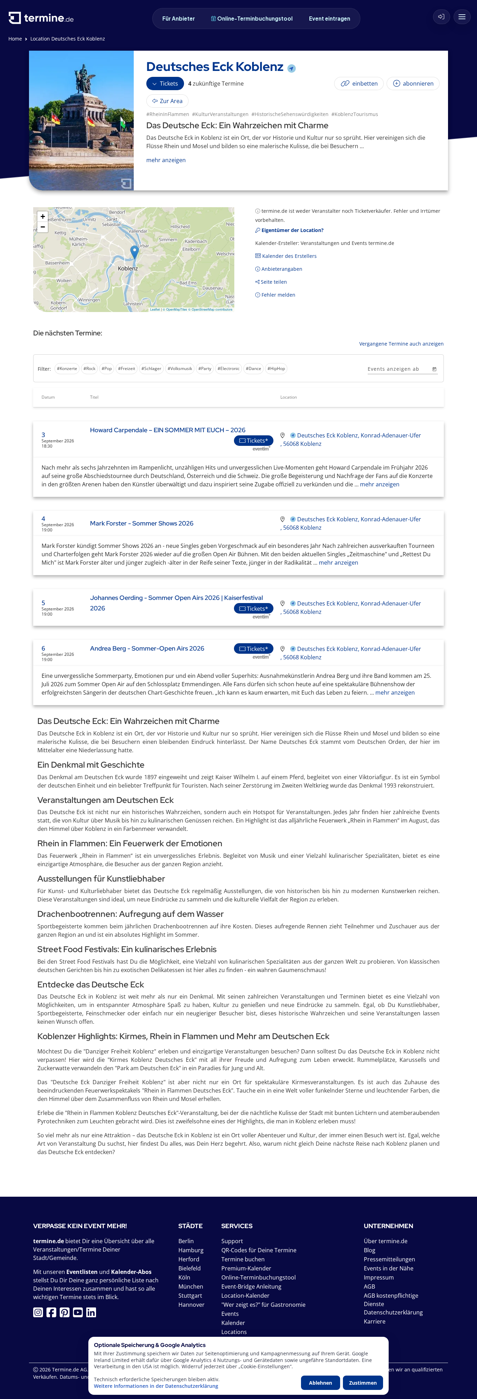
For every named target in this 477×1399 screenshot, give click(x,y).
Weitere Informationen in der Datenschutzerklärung (156, 1386)
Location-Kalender (245, 1295)
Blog (369, 1250)
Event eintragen (329, 18)
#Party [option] (204, 368)
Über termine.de (386, 1241)
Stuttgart (190, 1295)
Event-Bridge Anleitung (251, 1286)
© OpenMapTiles (175, 309)
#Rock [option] (89, 368)
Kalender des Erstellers (289, 256)
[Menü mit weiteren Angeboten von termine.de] (462, 16)
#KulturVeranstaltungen (220, 114)
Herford (188, 1259)
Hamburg (191, 1250)
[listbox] (199, 369)
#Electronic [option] (229, 368)
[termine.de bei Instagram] (39, 1314)
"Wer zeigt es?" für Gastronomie (263, 1305)
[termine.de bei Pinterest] (66, 1314)
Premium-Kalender (246, 1268)
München (190, 1286)
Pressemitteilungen (389, 1259)
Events (230, 1314)
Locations (234, 1332)
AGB (369, 1286)
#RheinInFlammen (167, 114)
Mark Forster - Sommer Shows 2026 (141, 523)
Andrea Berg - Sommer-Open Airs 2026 (147, 648)
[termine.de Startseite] (43, 20)
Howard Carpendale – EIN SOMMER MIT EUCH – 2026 (167, 430)
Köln (184, 1277)
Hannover (191, 1305)
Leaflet (155, 309)
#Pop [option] (107, 368)
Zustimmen (363, 1382)
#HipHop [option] (276, 368)
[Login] (441, 16)
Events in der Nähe (388, 1268)
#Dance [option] (253, 368)
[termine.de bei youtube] (79, 1314)
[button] (134, 252)
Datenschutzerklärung (393, 1312)
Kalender (233, 1323)
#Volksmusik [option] (180, 368)
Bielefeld (189, 1268)
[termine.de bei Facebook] (53, 1314)
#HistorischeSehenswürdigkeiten (290, 114)
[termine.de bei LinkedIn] (93, 1314)
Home (15, 38)
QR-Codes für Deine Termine (258, 1250)
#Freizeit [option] (126, 368)
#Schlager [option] (151, 368)
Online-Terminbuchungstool (255, 18)
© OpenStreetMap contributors (210, 309)
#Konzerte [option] (67, 368)
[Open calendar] (434, 368)
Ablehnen (320, 1382)
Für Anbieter (178, 18)
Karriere (375, 1321)
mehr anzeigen (379, 484)
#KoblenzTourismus (354, 114)
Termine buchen (243, 1259)
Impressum (379, 1277)
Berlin (186, 1241)
